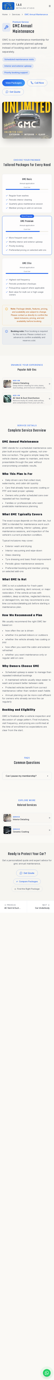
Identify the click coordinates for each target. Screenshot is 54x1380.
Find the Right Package (27, 889)
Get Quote (15, 91)
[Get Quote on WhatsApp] (47, 1373)
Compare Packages (27, 881)
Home (5, 14)
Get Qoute (29, 873)
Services (16, 14)
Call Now (39, 82)
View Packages (14, 82)
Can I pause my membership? (27, 776)
